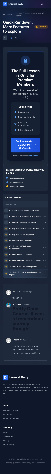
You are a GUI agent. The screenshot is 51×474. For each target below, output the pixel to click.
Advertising (8, 444)
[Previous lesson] (5, 38)
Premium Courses (11, 410)
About (6, 432)
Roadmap (7, 414)
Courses (9, 14)
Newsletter (8, 436)
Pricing (6, 440)
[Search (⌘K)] (42, 4)
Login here (33, 155)
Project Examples (11, 418)
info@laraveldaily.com (36, 463)
